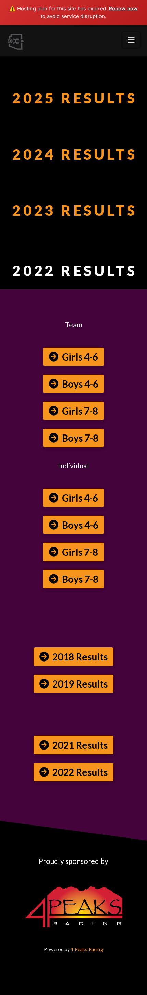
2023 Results (74, 210)
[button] (131, 40)
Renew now (123, 8)
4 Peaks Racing (87, 949)
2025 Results (74, 97)
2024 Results (74, 154)
